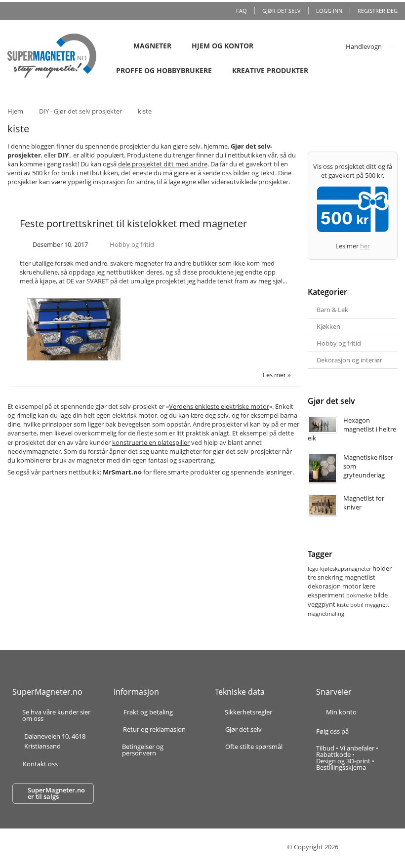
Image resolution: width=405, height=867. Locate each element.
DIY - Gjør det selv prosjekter (80, 111)
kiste (343, 604)
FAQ (241, 10)
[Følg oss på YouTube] (387, 731)
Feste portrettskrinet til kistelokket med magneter (133, 223)
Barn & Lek (332, 309)
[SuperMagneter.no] (51, 56)
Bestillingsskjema (341, 767)
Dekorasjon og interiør (349, 359)
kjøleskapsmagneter (345, 568)
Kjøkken (328, 326)
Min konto (341, 712)
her (365, 245)
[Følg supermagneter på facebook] (360, 731)
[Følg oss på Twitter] (377, 731)
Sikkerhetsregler (248, 712)
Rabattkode (333, 754)
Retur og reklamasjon (154, 730)
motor (351, 586)
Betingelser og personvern (142, 750)
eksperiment (326, 595)
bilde (380, 595)
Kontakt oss (40, 763)
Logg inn (329, 10)
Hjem (15, 111)
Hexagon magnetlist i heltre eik (352, 429)
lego (313, 568)
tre (312, 577)
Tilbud (325, 748)
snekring (330, 577)
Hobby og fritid (132, 244)
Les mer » (276, 374)
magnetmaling (326, 613)
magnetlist (359, 577)
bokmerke (359, 595)
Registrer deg (378, 10)
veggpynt (321, 604)
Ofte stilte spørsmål (254, 746)
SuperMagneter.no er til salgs (56, 793)
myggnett (377, 604)
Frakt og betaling (148, 712)
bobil (357, 604)
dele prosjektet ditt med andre (162, 163)
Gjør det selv (281, 10)
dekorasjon (324, 586)
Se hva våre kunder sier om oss (56, 715)
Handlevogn (364, 46)
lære (369, 586)
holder (382, 568)
